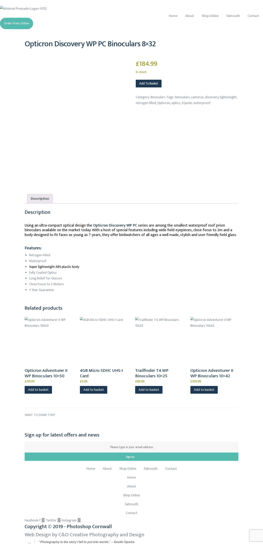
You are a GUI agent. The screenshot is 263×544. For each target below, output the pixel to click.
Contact (253, 16)
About (189, 16)
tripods (187, 103)
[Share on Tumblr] (49, 424)
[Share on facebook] (28, 424)
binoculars (182, 97)
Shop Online (210, 16)
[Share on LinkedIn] (42, 424)
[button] (16, 23)
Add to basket (148, 83)
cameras (197, 97)
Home (173, 16)
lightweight (228, 97)
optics (175, 103)
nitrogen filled (146, 103)
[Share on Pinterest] (64, 424)
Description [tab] (40, 199)
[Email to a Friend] (71, 424)
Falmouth (233, 16)
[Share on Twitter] (35, 424)
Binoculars (158, 97)
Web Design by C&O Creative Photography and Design (84, 534)
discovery (212, 97)
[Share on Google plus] (57, 424)
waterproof (201, 103)
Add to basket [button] (38, 390)
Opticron (163, 103)
